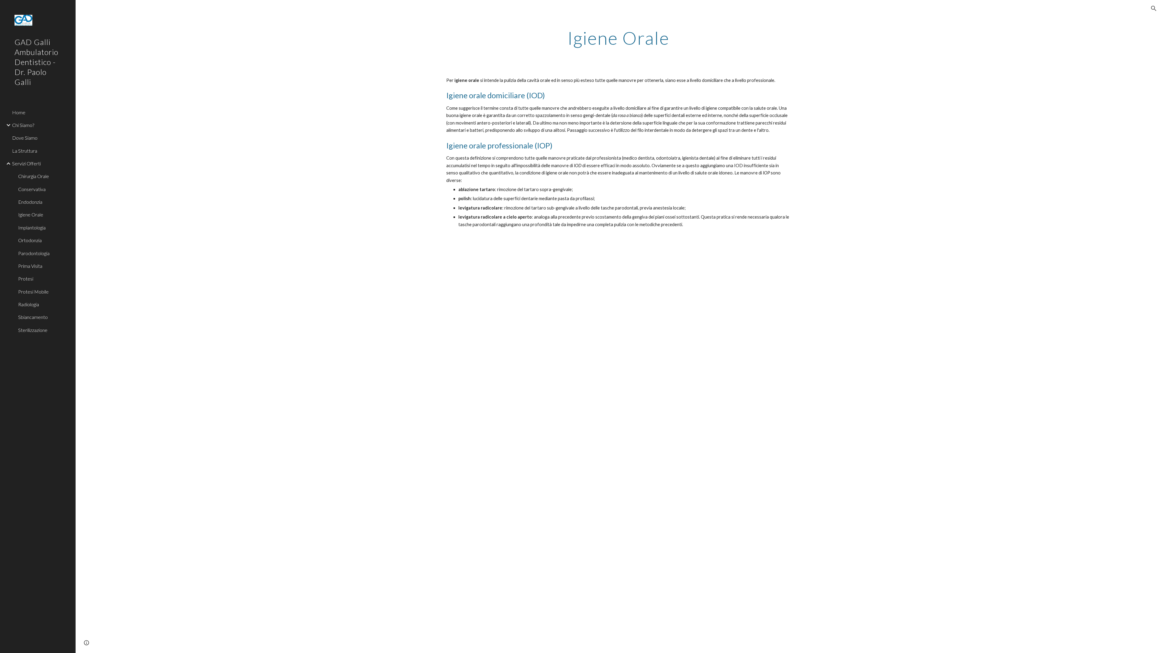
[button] (1153, 8)
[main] (618, 37)
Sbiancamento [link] (33, 317)
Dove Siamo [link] (24, 138)
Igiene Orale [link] (30, 214)
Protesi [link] (25, 278)
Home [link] (18, 112)
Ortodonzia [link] (30, 240)
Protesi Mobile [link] (33, 291)
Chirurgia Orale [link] (33, 176)
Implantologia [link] (32, 227)
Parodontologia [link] (34, 253)
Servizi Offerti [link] (26, 163)
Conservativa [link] (32, 189)
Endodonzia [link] (30, 202)
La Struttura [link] (24, 151)
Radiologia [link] (28, 304)
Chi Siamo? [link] (23, 125)
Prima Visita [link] (30, 266)
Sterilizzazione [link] (32, 330)
